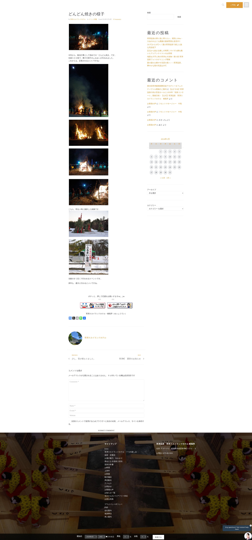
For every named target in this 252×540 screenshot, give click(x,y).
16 (165, 162)
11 (174, 157)
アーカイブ (151, 190)
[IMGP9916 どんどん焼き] (88, 49)
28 (156, 172)
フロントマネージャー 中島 (170, 104)
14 (156, 162)
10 (170, 157)
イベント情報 (93, 19)
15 (161, 162)
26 (179, 167)
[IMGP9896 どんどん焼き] (88, 175)
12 (179, 157)
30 (165, 172)
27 (151, 172)
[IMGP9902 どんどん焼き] (88, 205)
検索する (158, 537)
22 (161, 167)
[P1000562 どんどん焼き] (88, 274)
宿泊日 (79, 536)
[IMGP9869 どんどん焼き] (88, 236)
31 (170, 172)
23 (165, 167)
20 (151, 167)
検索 (149, 13)
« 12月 (162, 178)
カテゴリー (151, 205)
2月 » (169, 178)
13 (151, 162)
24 (170, 167)
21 (156, 167)
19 (179, 162)
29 (161, 172)
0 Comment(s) (117, 19)
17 (170, 162)
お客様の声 (151, 104)
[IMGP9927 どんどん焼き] (88, 116)
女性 (136, 536)
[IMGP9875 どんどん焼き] (88, 145)
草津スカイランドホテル (78, 19)
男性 (118, 536)
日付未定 (110, 537)
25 (174, 167)
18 (174, 162)
